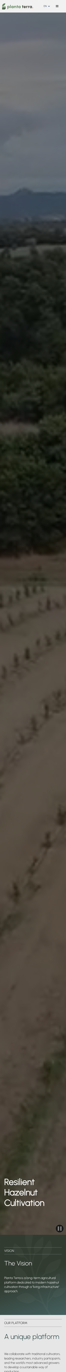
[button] (47, 6)
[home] (17, 6)
